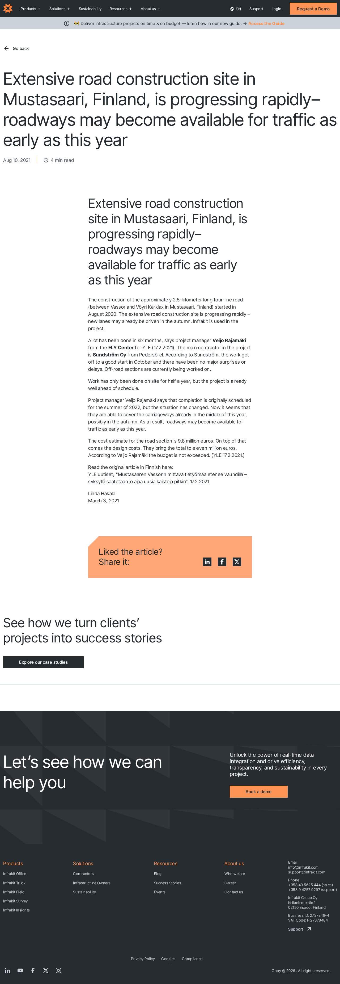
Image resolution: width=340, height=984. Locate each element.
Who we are (234, 873)
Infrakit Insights (16, 910)
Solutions (57, 8)
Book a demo (259, 791)
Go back (21, 48)
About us (148, 8)
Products (28, 8)
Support (256, 8)
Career (230, 883)
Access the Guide (266, 23)
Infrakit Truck (14, 883)
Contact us (233, 892)
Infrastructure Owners (92, 883)
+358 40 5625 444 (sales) (310, 884)
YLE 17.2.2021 (227, 455)
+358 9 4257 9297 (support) (312, 889)
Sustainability (90, 8)
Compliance (192, 958)
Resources (119, 8)
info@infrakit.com (303, 867)
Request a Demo (313, 8)
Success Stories (167, 883)
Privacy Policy (143, 958)
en (238, 9)
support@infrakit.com (306, 872)
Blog (158, 873)
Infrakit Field (13, 892)
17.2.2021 (163, 347)
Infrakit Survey (15, 901)
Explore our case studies (43, 662)
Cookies (168, 958)
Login (277, 8)
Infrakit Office (14, 873)
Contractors (83, 873)
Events (160, 892)
